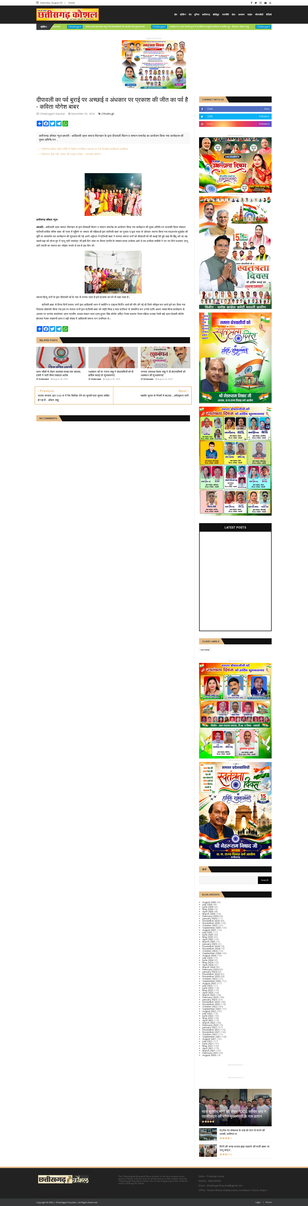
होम (175, 14)
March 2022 (208, 1022)
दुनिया (196, 14)
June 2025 (207, 934)
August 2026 (209, 902)
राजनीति (225, 14)
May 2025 (207, 937)
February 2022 (210, 1025)
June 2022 (207, 1015)
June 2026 (207, 906)
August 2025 (209, 930)
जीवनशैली (259, 14)
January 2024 (209, 971)
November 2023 (211, 976)
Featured (205, 650)
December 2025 (211, 920)
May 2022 (207, 1018)
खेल (233, 14)
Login (258, 1202)
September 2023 (211, 981)
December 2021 (211, 1029)
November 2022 (211, 1004)
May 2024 (207, 962)
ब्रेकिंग (183, 14)
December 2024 (211, 946)
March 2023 (208, 995)
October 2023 (209, 978)
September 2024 (211, 953)
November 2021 (211, 1032)
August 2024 (209, 955)
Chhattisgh (108, 113)
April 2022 (207, 1020)
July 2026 (207, 904)
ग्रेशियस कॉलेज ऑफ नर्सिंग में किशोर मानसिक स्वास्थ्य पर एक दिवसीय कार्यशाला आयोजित (84, 149)
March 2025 (208, 941)
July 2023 (207, 985)
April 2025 (207, 939)
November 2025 (211, 923)
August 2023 (209, 983)
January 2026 (209, 918)
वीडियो (269, 14)
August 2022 (209, 1011)
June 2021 (207, 1043)
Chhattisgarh (97, 26)
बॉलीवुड (216, 14)
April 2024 (207, 964)
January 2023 (209, 999)
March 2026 (208, 913)
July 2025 (207, 932)
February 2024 (210, 969)
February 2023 (210, 997)
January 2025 (209, 944)
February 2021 (210, 1052)
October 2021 (209, 1034)
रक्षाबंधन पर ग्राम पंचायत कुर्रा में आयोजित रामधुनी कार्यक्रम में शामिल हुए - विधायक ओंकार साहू (147, 26)
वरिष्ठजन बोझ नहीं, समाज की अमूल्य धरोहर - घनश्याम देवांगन (71, 154)
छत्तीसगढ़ (206, 14)
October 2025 (209, 925)
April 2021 (207, 1048)
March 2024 (208, 967)
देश (190, 14)
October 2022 (209, 1006)
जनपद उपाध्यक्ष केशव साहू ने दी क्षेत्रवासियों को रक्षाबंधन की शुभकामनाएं (53, 26)
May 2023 (207, 990)
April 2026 (207, 911)
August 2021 (209, 1039)
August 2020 (209, 1055)
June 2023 (207, 988)
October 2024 (209, 950)
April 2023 (207, 992)
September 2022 (211, 1008)
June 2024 (207, 960)
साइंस (249, 14)
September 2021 (211, 1036)
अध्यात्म (241, 14)
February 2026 (210, 916)
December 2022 (211, 1001)
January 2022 (209, 1027)
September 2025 (211, 927)
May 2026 (207, 909)
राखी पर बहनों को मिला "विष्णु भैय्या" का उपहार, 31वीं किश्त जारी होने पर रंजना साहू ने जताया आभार (253, 26)
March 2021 (208, 1050)
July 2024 (207, 957)
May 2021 (207, 1045)
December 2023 (211, 974)
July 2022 (207, 1013)
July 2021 (207, 1041)
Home (71, 2)
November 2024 (211, 948)
